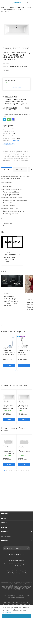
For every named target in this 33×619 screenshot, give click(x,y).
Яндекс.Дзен (16, 576)
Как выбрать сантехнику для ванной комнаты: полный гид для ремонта (11, 301)
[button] (15, 370)
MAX (13, 119)
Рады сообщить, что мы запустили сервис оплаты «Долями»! (12, 258)
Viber (21, 572)
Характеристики (20, 169)
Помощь (4, 540)
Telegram (4, 119)
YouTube (16, 572)
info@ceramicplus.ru (17, 560)
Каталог (4, 514)
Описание (6, 169)
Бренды (4, 527)
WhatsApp (9, 119)
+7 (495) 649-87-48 (14, 555)
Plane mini (16, 141)
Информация (6, 536)
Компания (5, 531)
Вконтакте (8, 572)
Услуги (4, 522)
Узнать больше (6, 612)
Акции (3, 518)
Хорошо (16, 616)
